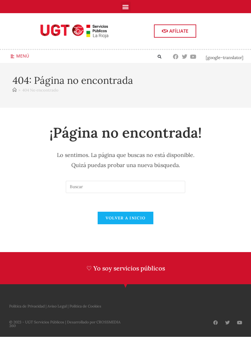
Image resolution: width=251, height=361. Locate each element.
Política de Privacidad (27, 306)
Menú (22, 56)
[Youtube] (193, 56)
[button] (126, 7)
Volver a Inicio (126, 218)
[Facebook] (175, 56)
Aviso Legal (57, 306)
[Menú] (12, 56)
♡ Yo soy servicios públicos (125, 268)
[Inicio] (15, 90)
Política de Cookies (85, 306)
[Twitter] (184, 56)
